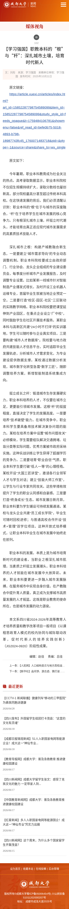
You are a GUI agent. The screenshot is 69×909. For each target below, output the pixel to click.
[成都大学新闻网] (19, 4)
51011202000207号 (34, 897)
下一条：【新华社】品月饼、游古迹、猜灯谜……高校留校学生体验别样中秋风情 (37, 671)
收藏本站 (28, 868)
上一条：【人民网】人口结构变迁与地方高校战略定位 (37, 665)
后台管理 (54, 868)
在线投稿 (41, 868)
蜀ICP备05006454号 (38, 893)
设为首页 (15, 868)
